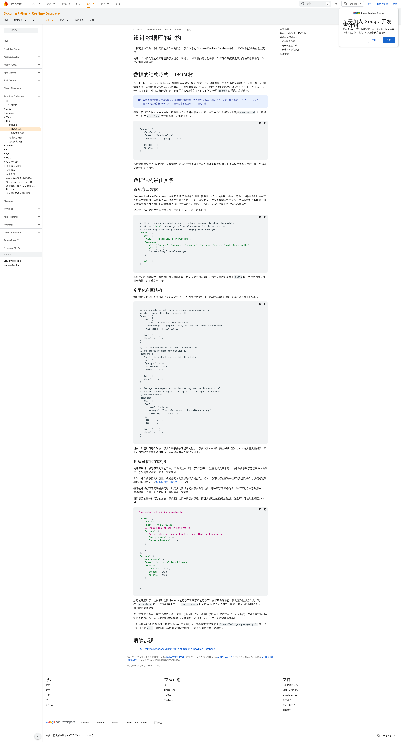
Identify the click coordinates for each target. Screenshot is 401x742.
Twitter (167, 694)
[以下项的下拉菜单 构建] (40, 4)
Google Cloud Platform (136, 722)
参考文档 (79, 20)
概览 (6, 20)
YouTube (168, 699)
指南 (48, 684)
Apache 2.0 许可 (225, 656)
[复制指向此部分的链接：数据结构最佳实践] (177, 181)
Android (85, 722)
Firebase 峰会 (170, 689)
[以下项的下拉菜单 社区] (109, 4)
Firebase (137, 29)
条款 (48, 735)
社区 (103, 3)
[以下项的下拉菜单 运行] (55, 4)
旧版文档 (287, 709)
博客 (369, 3)
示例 (91, 20)
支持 (118, 3)
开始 (389, 40)
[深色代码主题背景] (260, 123)
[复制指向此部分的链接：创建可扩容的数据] (169, 462)
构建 (34, 3)
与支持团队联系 (290, 684)
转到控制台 (382, 3)
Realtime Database (46, 14)
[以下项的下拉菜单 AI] (39, 20)
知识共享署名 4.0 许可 (176, 656)
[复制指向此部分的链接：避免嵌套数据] (161, 190)
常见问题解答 (289, 704)
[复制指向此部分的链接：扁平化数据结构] (165, 290)
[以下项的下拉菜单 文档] (94, 4)
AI (34, 20)
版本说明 (287, 699)
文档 (88, 3)
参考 (48, 689)
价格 (78, 3)
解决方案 (66, 3)
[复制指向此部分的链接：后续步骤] (157, 641)
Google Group (290, 694)
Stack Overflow (290, 689)
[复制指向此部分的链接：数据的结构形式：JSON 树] (196, 75)
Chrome (100, 722)
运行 (49, 3)
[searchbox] (21, 30)
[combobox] (315, 4)
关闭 (374, 40)
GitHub (49, 704)
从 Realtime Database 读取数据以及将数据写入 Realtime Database (177, 649)
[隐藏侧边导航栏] (38, 736)
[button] (18, 49)
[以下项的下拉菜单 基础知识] (26, 20)
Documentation (15, 14)
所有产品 (158, 722)
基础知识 (18, 20)
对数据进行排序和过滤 (168, 482)
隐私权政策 (58, 735)
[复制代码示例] (265, 123)
